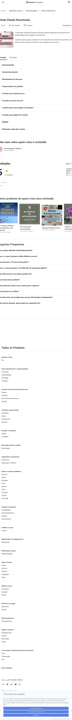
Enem (3, 483)
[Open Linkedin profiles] (11, 684)
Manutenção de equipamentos (12, 539)
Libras (3, 489)
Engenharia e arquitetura (10, 457)
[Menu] (3, 2)
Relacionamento (7, 621)
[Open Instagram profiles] (19, 684)
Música (4, 595)
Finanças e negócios (9, 507)
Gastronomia (6, 419)
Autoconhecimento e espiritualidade (15, 369)
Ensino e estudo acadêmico (11, 471)
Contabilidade (6, 510)
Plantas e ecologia (8, 604)
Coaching (4, 395)
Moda (3, 577)
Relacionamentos (8, 618)
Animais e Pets (7, 357)
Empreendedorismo (8, 513)
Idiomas (4, 486)
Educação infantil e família (11, 445)
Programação (6, 656)
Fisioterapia (5, 639)
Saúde (4, 642)
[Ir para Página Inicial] (35, 2)
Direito (4, 477)
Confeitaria (5, 413)
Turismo (4, 531)
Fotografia (5, 437)
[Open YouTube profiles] (15, 684)
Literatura (5, 492)
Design (4, 434)
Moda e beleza (7, 562)
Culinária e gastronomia (10, 410)
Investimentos (6, 519)
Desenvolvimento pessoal (10, 398)
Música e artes (7, 586)
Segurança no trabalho (9, 463)
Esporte (4, 636)
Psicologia (5, 498)
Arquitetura (5, 460)
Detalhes (13, 57)
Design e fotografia (9, 431)
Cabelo (4, 565)
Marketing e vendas (9, 551)
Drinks (4, 416)
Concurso (4, 474)
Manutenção (6, 542)
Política (4, 495)
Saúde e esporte (8, 630)
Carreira (4, 392)
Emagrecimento (7, 633)
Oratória (4, 401)
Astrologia (5, 372)
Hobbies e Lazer (7, 528)
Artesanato (5, 589)
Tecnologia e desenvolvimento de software (17, 650)
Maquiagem (5, 574)
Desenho (4, 592)
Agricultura (5, 607)
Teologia (4, 381)
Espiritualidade (6, 375)
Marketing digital (7, 554)
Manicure (4, 571)
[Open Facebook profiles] (3, 684)
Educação (5, 480)
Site (3, 659)
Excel (3, 653)
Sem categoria (7, 668)
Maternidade (6, 448)
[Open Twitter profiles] (7, 684)
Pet (3, 360)
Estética (4, 568)
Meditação (5, 378)
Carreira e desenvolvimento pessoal (15, 389)
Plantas (4, 610)
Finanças (4, 516)
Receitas (4, 422)
